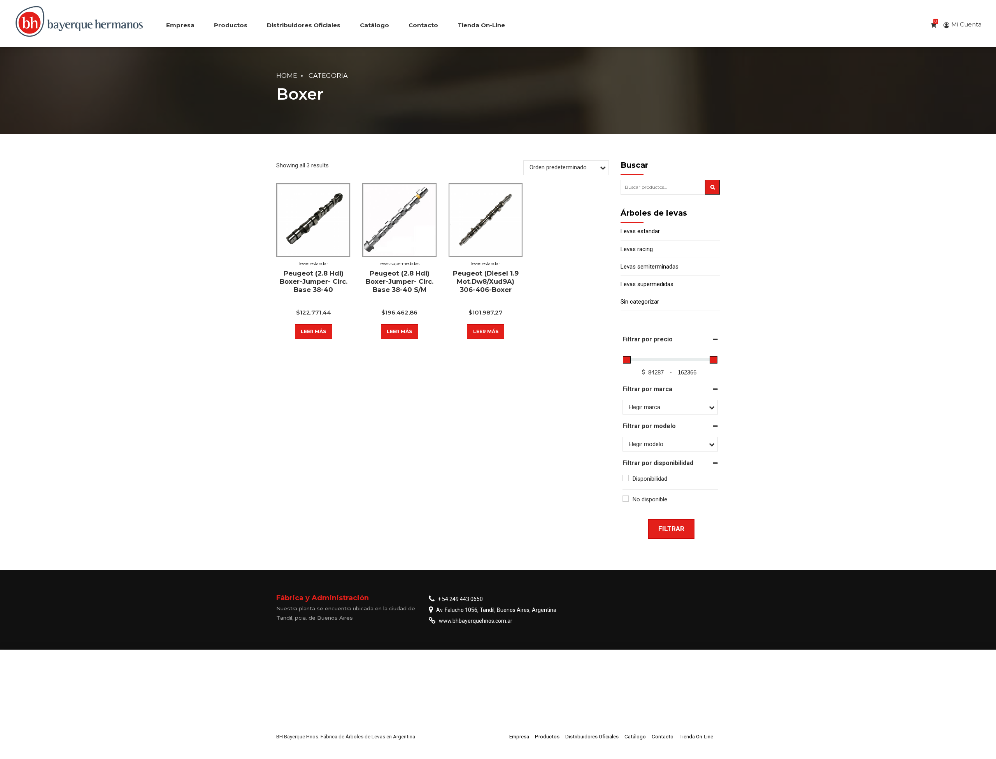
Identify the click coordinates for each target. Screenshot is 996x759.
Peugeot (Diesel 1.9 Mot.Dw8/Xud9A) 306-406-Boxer (486, 281)
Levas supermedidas (399, 263)
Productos (230, 25)
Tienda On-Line (481, 25)
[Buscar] (712, 187)
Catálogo (374, 25)
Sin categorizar (640, 301)
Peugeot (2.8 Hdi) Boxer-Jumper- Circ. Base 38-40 (313, 281)
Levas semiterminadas (650, 266)
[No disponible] (625, 498)
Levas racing (637, 249)
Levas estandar (313, 263)
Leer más (313, 331)
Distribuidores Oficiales (303, 25)
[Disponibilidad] (625, 478)
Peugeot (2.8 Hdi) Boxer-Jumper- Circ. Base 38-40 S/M (399, 281)
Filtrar (671, 528)
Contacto (423, 25)
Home (286, 75)
